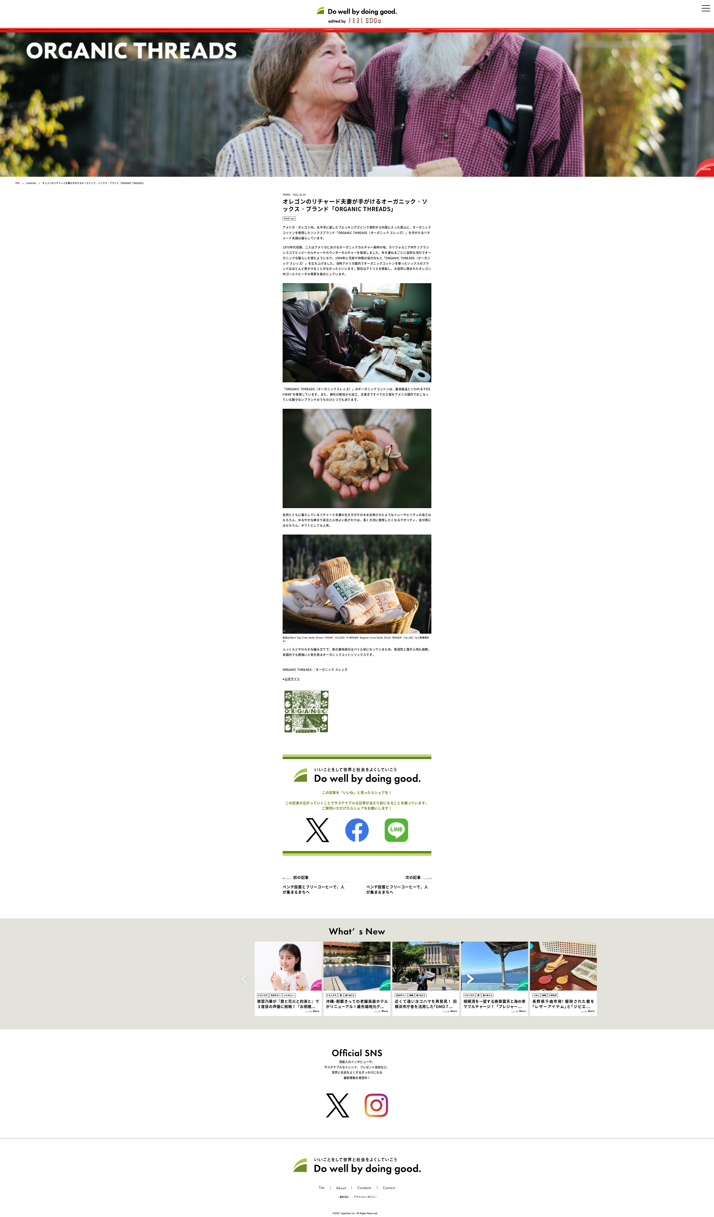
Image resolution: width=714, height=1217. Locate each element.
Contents (31, 183)
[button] (470, 978)
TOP (17, 183)
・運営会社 (343, 1197)
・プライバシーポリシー (364, 1197)
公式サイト (292, 679)
